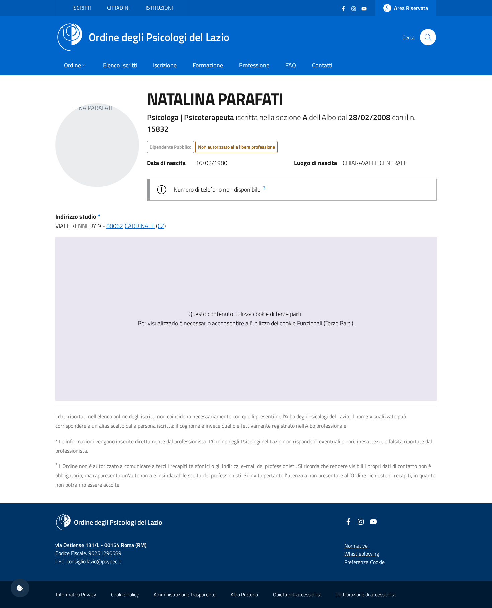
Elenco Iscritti (120, 65)
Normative (356, 546)
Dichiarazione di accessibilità (365, 594)
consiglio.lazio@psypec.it (94, 561)
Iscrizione (165, 65)
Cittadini (118, 8)
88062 (114, 225)
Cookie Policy (125, 594)
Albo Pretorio (244, 594)
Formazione (208, 65)
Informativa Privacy (76, 594)
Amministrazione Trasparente (185, 594)
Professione (254, 65)
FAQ (290, 65)
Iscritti (81, 8)
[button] (20, 588)
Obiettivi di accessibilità (297, 594)
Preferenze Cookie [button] (364, 562)
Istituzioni (159, 8)
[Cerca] (428, 37)
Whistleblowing (361, 554)
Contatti (322, 65)
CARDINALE (140, 225)
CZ (161, 225)
